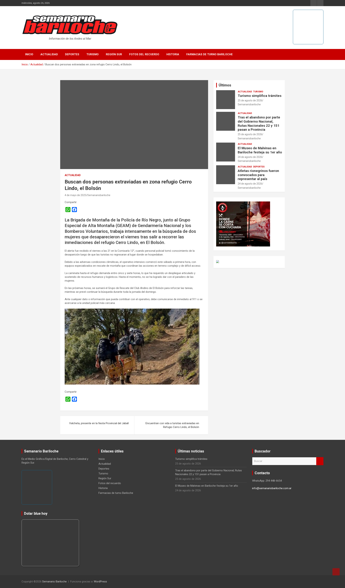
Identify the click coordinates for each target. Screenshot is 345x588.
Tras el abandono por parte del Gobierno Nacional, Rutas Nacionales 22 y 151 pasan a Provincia (259, 123)
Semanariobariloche (98, 195)
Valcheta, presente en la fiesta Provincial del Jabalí (99, 423)
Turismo (92, 54)
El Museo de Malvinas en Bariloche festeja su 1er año (260, 150)
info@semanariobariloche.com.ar (271, 488)
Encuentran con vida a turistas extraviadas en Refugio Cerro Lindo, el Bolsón (172, 425)
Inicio (29, 54)
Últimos (225, 85)
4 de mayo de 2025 (75, 195)
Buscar (319, 461)
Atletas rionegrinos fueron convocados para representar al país (258, 175)
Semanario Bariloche (54, 581)
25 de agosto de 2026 (250, 100)
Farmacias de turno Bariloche (209, 54)
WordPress (100, 581)
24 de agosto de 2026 (250, 157)
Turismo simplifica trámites (259, 96)
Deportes (72, 54)
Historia (172, 54)
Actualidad (49, 54)
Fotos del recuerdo (144, 54)
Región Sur (114, 54)
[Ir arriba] (336, 571)
